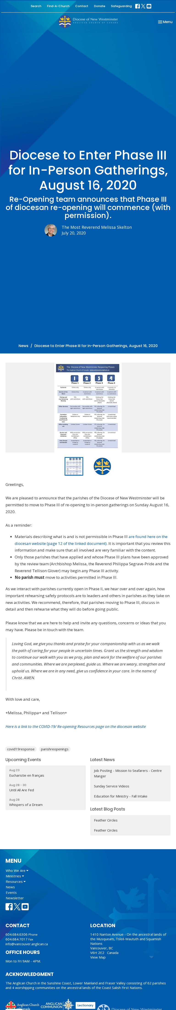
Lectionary (85, 1005)
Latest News (102, 759)
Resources (15, 881)
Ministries (14, 876)
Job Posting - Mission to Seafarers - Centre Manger (128, 773)
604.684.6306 (17, 934)
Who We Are (16, 870)
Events (11, 892)
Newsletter (15, 898)
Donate (99, 6)
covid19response (21, 749)
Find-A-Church (58, 6)
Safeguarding (121, 6)
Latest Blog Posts (107, 809)
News (23, 345)
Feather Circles (106, 820)
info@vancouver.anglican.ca (27, 944)
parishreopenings (55, 749)
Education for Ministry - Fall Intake (120, 796)
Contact (81, 6)
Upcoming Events (23, 759)
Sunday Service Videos (111, 786)
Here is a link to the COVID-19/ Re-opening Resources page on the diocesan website (76, 726)
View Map (98, 957)
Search (36, 6)
